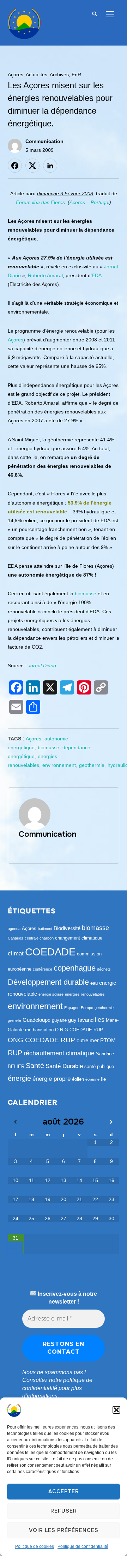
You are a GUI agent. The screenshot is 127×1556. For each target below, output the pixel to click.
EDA (96, 275)
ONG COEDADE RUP (41, 1040)
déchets (104, 969)
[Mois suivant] (111, 1122)
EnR (76, 74)
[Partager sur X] (32, 166)
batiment (45, 928)
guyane (59, 1020)
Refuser (63, 1510)
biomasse (85, 593)
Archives (59, 74)
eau (94, 983)
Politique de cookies (34, 1546)
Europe (87, 1008)
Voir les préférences (63, 1530)
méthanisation (39, 1029)
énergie (19, 1078)
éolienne (92, 1079)
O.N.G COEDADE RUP (79, 1029)
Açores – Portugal (89, 202)
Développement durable (48, 982)
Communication (44, 141)
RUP (15, 1053)
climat (16, 953)
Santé (35, 1065)
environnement (59, 765)
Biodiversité (67, 928)
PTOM (108, 1040)
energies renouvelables (85, 994)
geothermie (91, 765)
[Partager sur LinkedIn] (50, 166)
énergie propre (51, 1078)
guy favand (80, 1020)
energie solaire (51, 994)
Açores (15, 74)
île (103, 1079)
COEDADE (50, 952)
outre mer (88, 1040)
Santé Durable (64, 1066)
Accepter (63, 1491)
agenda (14, 928)
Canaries (15, 938)
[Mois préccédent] (16, 1122)
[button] (116, 1409)
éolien (78, 1079)
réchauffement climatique (59, 1053)
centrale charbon (39, 938)
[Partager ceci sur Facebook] (15, 166)
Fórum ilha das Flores (41, 202)
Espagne (71, 1008)
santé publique (99, 1066)
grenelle (14, 1020)
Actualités (36, 74)
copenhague (75, 968)
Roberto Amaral (45, 275)
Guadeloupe (36, 1020)
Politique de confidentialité (83, 1546)
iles (99, 1019)
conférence (42, 969)
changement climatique (78, 938)
